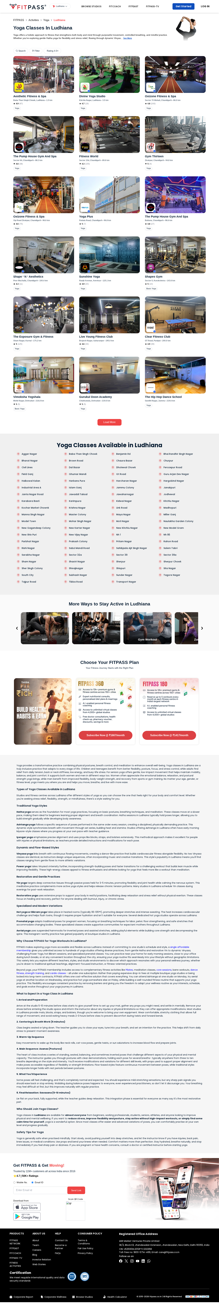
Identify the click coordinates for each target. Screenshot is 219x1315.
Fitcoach (115, 6)
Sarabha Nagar (31, 554)
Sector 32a (75, 554)
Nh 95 (167, 534)
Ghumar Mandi (77, 474)
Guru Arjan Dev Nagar (176, 474)
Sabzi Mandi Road (79, 548)
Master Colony (77, 514)
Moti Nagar (122, 521)
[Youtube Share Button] (137, 1261)
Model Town (29, 521)
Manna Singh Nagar (33, 514)
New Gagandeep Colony (36, 528)
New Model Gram (174, 528)
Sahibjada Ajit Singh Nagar (131, 548)
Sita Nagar (170, 568)
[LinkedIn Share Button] (143, 1261)
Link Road (121, 507)
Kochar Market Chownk (35, 507)
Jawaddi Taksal (78, 494)
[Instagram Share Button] (132, 1261)
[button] (60, 6)
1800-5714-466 (142, 1252)
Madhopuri (170, 507)
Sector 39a (170, 554)
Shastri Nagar (77, 561)
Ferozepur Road (173, 467)
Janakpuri (169, 487)
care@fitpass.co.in (169, 1252)
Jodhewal (169, 494)
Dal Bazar (74, 467)
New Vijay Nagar (78, 534)
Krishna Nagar (77, 507)
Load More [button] (109, 422)
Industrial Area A (31, 487)
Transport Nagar (126, 581)
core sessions (164, 969)
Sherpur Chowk (172, 561)
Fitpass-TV (152, 6)
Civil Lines (27, 467)
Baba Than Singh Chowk (83, 454)
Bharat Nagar (30, 460)
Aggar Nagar (29, 454)
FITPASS (18, 20)
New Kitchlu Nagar (127, 528)
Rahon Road (171, 541)
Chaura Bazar (124, 460)
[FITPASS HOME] (28, 6)
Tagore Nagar (172, 575)
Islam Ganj (75, 487)
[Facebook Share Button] (120, 1261)
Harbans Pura (77, 480)
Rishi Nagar (28, 548)
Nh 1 (118, 534)
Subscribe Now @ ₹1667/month (106, 735)
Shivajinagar (76, 568)
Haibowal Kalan (31, 480)
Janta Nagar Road (32, 494)
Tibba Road (76, 581)
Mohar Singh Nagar (80, 521)
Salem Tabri (170, 548)
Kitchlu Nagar (171, 501)
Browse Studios (91, 6)
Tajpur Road (29, 581)
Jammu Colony (125, 487)
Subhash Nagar (78, 575)
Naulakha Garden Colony (178, 521)
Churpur (168, 460)
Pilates (129, 969)
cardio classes (58, 973)
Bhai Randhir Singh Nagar (178, 454)
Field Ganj (27, 474)
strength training (34, 973)
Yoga (46, 20)
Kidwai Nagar (124, 501)
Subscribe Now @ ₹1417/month (169, 735)
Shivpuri (120, 568)
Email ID (39, 1182)
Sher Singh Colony (32, 568)
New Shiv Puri (29, 534)
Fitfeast (133, 6)
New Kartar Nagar (79, 528)
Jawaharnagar (125, 494)
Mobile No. (22, 1182)
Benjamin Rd (123, 454)
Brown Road (76, 460)
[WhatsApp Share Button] (148, 1261)
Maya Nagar (123, 514)
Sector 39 (121, 554)
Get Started (183, 6)
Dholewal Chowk (126, 467)
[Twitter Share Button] (126, 1261)
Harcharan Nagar (126, 480)
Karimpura (75, 501)
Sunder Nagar (124, 575)
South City (28, 575)
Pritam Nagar (124, 541)
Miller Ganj (170, 514)
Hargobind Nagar (174, 480)
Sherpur (120, 561)
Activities (34, 20)
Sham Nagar (29, 561)
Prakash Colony (78, 541)
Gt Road (121, 474)
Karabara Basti (30, 501)
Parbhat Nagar (30, 541)
